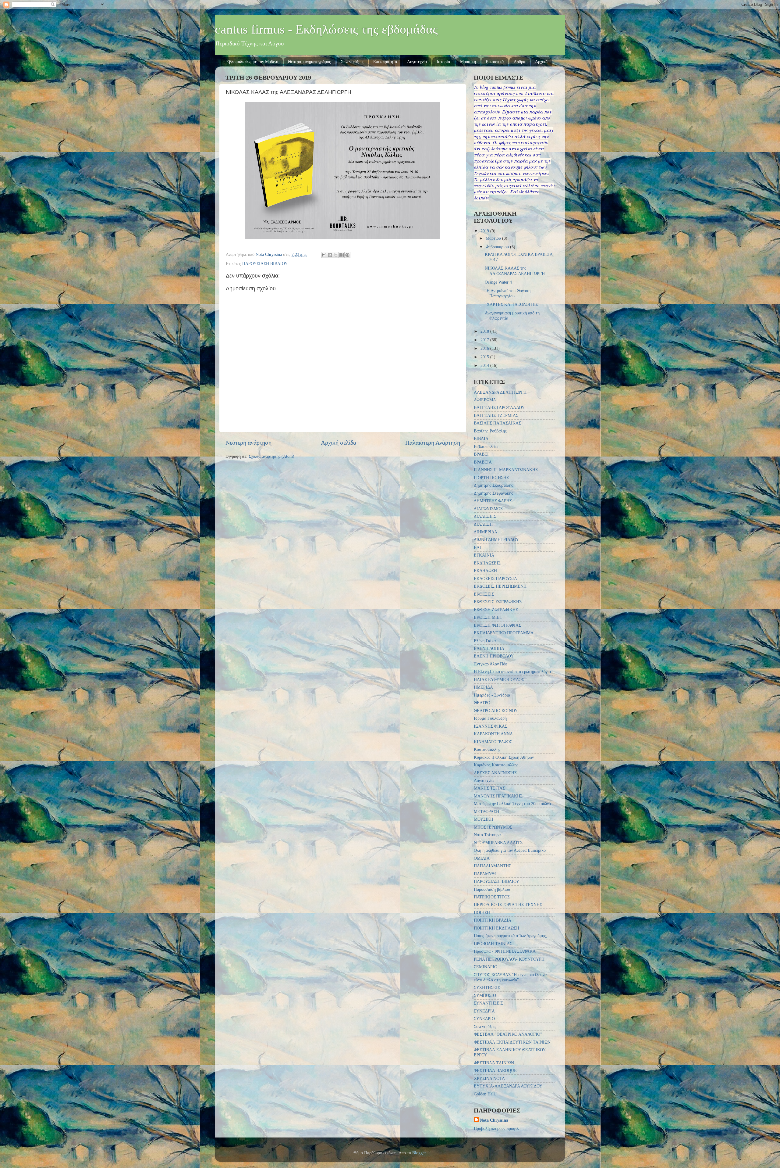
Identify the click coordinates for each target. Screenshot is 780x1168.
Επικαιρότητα (385, 61)
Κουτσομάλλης (487, 749)
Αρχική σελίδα (338, 442)
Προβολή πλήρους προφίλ (496, 1128)
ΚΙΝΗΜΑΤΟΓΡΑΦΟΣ (493, 741)
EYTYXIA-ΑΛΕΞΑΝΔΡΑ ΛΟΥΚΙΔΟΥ (508, 1086)
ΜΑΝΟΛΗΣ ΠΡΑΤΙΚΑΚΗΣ (498, 796)
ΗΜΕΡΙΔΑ (483, 687)
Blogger (419, 1152)
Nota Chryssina (494, 1120)
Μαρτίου (494, 238)
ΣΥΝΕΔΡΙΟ (484, 1018)
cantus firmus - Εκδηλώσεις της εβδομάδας (326, 29)
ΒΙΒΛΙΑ (481, 438)
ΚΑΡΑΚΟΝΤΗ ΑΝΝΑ (493, 733)
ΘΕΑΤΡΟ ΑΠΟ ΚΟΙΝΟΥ (496, 710)
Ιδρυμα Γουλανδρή (490, 718)
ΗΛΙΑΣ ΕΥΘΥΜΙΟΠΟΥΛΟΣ (499, 679)
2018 (485, 331)
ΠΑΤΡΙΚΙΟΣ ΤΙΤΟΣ (492, 896)
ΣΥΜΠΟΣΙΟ (485, 995)
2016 (485, 348)
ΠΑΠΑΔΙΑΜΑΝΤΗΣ (492, 865)
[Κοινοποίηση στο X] (336, 255)
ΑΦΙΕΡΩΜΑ (485, 399)
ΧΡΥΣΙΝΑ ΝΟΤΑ (489, 1078)
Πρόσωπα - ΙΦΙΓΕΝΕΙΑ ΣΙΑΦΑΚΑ (505, 951)
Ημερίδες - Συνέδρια (492, 695)
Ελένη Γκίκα (485, 640)
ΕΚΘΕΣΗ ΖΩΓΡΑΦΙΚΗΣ (496, 609)
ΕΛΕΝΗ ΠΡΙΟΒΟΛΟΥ (494, 656)
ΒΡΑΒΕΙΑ (483, 462)
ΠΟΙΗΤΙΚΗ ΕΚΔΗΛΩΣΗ (496, 928)
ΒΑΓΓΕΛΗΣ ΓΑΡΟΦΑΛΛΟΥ (499, 407)
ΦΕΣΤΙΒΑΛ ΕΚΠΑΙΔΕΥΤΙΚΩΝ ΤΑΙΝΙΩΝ (512, 1042)
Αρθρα (519, 61)
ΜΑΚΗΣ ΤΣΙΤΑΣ (489, 788)
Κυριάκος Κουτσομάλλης (496, 764)
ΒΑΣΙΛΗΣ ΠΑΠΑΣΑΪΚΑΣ (497, 423)
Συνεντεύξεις (352, 61)
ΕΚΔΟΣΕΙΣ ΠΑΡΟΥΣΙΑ (495, 578)
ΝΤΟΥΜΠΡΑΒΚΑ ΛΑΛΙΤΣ (498, 842)
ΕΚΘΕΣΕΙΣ (484, 594)
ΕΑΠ (478, 547)
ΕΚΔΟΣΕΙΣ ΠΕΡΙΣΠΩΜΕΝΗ (500, 586)
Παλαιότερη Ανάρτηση (432, 442)
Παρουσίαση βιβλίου (492, 889)
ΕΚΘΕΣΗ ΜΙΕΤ (488, 617)
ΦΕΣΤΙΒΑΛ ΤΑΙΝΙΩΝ (494, 1062)
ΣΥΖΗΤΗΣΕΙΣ (487, 987)
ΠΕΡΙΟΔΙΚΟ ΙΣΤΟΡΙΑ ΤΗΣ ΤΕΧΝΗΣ (508, 904)
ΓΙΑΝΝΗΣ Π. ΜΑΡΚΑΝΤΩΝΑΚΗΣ (506, 469)
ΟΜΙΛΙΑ (482, 858)
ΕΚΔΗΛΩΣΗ (485, 570)
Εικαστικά (495, 61)
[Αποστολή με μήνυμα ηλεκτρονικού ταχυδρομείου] (324, 255)
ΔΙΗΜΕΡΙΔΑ (485, 531)
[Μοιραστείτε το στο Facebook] (342, 255)
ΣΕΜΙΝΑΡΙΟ (485, 966)
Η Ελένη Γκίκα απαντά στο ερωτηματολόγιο (512, 671)
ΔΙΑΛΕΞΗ (483, 524)
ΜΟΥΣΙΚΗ (483, 819)
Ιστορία (443, 61)
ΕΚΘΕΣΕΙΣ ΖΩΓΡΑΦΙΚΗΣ (498, 601)
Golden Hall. (485, 1093)
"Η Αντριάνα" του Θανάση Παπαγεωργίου (507, 293)
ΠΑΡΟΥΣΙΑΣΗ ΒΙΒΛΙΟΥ (265, 263)
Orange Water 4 (498, 282)
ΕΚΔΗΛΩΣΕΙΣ (487, 563)
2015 (485, 356)
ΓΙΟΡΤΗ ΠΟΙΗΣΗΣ (491, 477)
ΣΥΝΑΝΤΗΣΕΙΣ (488, 1003)
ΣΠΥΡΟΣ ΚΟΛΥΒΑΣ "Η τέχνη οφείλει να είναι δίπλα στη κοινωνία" (510, 977)
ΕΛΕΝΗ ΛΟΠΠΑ (489, 648)
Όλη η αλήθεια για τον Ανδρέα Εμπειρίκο (510, 850)
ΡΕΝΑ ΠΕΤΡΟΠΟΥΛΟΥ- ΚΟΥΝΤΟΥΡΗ (509, 959)
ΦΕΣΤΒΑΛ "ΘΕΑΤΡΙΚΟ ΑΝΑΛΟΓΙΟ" (508, 1034)
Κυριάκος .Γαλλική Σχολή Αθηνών (504, 757)
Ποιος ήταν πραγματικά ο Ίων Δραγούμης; (510, 935)
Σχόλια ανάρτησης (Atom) (271, 456)
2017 (485, 339)
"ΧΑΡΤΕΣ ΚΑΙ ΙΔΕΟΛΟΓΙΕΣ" (512, 304)
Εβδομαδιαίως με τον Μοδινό (252, 61)
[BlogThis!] (330, 255)
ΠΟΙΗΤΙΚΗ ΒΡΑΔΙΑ (492, 920)
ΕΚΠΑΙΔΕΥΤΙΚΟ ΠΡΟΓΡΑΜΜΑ (504, 632)
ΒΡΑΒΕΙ (481, 454)
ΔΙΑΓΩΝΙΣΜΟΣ (488, 508)
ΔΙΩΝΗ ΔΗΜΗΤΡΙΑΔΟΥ (496, 539)
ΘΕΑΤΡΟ (482, 702)
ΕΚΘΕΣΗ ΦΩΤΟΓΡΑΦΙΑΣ (497, 625)
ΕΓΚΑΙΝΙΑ (484, 555)
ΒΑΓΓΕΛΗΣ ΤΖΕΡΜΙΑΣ (496, 415)
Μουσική (468, 61)
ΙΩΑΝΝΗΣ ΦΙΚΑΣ (490, 726)
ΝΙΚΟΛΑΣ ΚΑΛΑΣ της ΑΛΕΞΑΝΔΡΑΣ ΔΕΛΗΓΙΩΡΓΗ (515, 271)
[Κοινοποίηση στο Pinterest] (347, 255)
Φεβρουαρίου (498, 246)
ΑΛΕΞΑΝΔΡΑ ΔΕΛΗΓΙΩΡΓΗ (500, 392)
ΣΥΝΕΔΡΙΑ (484, 1011)
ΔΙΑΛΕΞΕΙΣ (485, 516)
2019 (485, 230)
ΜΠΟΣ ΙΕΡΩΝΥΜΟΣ (493, 827)
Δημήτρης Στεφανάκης (493, 493)
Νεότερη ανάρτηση (248, 442)
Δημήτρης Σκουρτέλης (493, 485)
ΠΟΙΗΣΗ (482, 912)
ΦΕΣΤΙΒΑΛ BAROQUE (495, 1070)
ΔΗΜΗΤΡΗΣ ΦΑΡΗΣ (493, 500)
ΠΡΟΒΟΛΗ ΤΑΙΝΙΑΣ (493, 943)
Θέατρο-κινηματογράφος (309, 61)
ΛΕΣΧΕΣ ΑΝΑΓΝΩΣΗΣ (495, 772)
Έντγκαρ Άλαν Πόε (490, 663)
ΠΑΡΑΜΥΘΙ (485, 873)
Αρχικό (541, 61)
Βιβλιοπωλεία (486, 446)
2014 (485, 365)
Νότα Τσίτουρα (487, 834)
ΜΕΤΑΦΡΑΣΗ (486, 811)
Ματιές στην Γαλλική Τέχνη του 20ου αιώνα (512, 803)
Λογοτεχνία (417, 61)
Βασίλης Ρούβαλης (490, 430)
